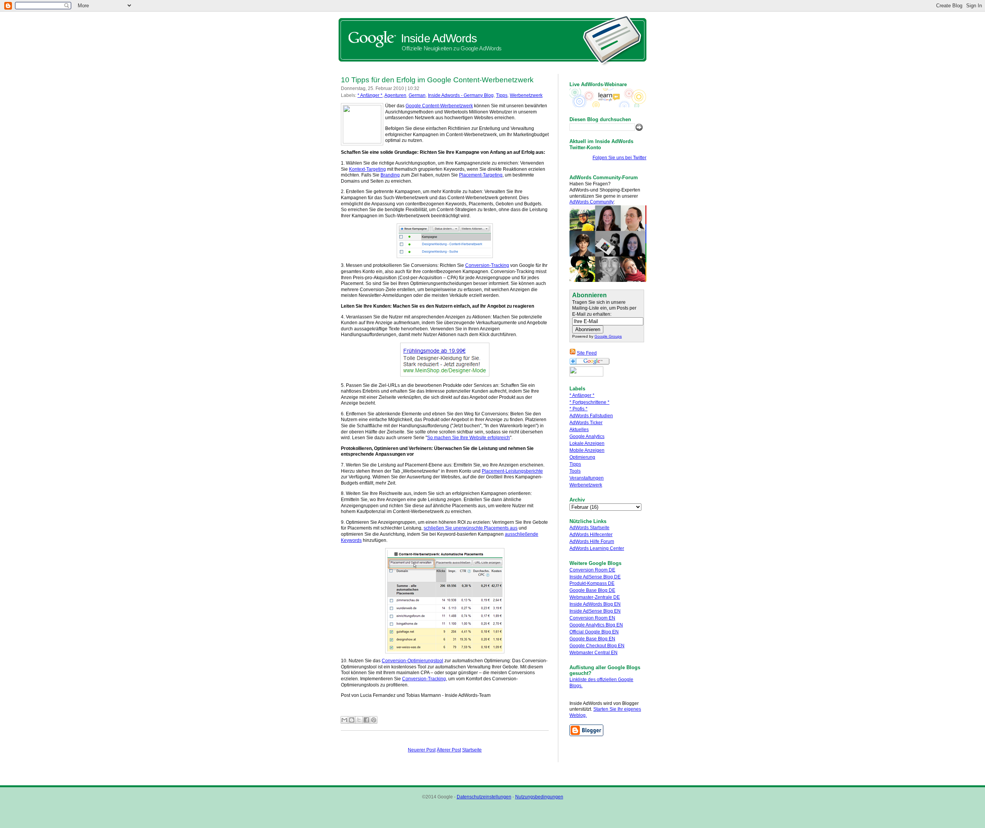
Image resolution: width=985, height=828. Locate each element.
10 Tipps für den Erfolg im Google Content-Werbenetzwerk (437, 80)
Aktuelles (579, 429)
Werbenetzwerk (585, 485)
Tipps (575, 464)
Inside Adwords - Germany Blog (461, 95)
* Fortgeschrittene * (589, 402)
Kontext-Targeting (367, 169)
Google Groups (608, 336)
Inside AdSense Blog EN (595, 611)
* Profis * (578, 409)
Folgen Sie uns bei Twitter (619, 157)
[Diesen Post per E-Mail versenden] (344, 720)
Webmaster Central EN (593, 652)
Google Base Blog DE (592, 590)
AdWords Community (591, 202)
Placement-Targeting (481, 175)
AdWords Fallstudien (591, 415)
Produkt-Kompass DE (591, 583)
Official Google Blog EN (594, 632)
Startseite (472, 750)
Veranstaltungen (586, 478)
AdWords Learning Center (596, 548)
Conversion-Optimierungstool (412, 660)
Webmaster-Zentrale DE (594, 597)
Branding (390, 175)
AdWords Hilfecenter (591, 534)
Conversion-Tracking (487, 265)
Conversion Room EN (592, 618)
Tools (575, 471)
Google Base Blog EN (592, 638)
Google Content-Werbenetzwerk (439, 105)
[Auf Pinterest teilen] (373, 720)
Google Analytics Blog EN (596, 625)
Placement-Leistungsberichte (512, 471)
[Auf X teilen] (359, 720)
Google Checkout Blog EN (596, 645)
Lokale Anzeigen (586, 443)
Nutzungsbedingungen (539, 797)
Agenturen (395, 95)
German (417, 95)
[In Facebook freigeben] (366, 720)
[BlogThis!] (352, 720)
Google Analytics (586, 436)
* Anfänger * (581, 395)
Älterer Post (449, 750)
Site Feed (587, 353)
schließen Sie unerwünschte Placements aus (471, 528)
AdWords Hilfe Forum (591, 541)
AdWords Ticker (586, 422)
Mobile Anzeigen (586, 450)
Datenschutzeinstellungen (484, 797)
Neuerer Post (422, 750)
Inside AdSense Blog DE (595, 577)
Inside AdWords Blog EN (595, 604)
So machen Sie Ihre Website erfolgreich (468, 437)
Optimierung (582, 457)
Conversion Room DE (592, 570)
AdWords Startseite (589, 527)
